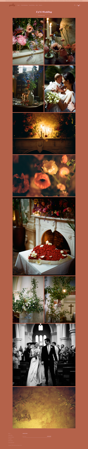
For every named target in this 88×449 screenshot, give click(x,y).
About (9, 433)
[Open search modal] (75, 5)
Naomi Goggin (47, 15)
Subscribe (49, 436)
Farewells (10, 438)
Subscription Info (11, 442)
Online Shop (10, 435)
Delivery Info (10, 440)
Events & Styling (11, 437)
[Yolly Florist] (12, 5)
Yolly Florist (15, 445)
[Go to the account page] (77, 5)
